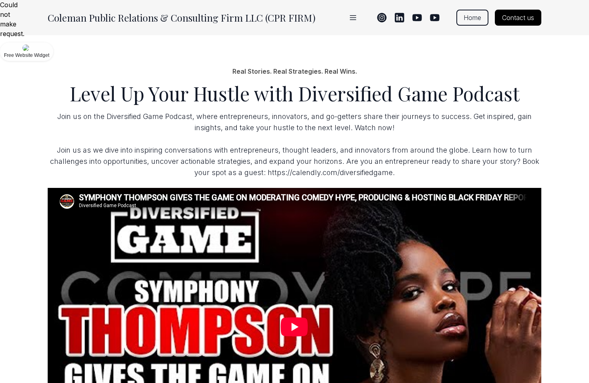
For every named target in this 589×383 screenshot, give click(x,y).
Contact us (518, 18)
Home (472, 18)
